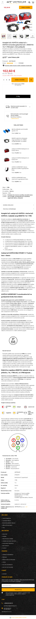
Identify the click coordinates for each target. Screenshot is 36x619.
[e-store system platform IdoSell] (18, 617)
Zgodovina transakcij (8, 543)
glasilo (4, 548)
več (26, 507)
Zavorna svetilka (19, 195)
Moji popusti (6, 545)
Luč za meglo (11, 196)
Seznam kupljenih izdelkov (9, 541)
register (5, 534)
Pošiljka (4, 557)
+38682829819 (15, 118)
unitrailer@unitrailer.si (10, 605)
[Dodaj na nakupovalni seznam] (31, 79)
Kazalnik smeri (28, 195)
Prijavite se (18, 590)
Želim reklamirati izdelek (9, 523)
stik (4, 527)
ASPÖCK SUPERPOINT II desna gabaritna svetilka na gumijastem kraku (20, 168)
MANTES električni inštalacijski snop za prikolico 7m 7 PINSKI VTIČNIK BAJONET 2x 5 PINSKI (19, 139)
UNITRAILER (12, 61)
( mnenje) (21, 63)
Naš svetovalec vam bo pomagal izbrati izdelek (19, 116)
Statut (4, 562)
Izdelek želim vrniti (7, 525)
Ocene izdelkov (8, 205)
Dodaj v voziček (19, 80)
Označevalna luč (19, 196)
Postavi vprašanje (9, 209)
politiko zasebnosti (7, 564)
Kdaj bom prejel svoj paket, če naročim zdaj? (19, 106)
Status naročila (7, 518)
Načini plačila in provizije (8, 559)
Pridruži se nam (7, 577)
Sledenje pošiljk (7, 520)
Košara (4, 536)
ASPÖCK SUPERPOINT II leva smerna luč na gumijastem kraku (20, 178)
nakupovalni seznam (8, 538)
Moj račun (5, 531)
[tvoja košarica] (33, 2)
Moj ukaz (5, 515)
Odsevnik (20, 198)
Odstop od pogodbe (7, 567)
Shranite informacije (7, 554)
